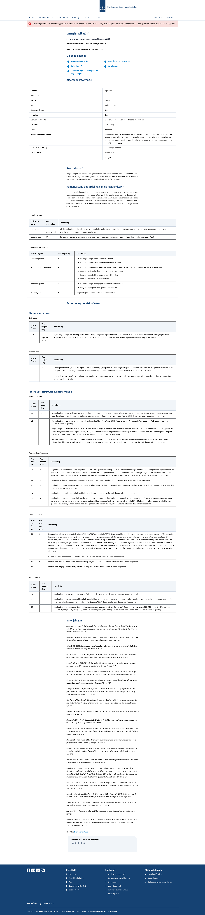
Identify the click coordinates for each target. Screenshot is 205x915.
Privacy (56, 911)
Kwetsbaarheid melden (97, 911)
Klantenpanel (113, 894)
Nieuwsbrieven (153, 878)
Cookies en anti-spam (43, 911)
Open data (112, 882)
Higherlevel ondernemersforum (160, 882)
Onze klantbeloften (76, 878)
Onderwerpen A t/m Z (116, 874)
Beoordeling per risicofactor (119, 61)
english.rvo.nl (74, 890)
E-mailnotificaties (154, 874)
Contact (98, 17)
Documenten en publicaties (119, 878)
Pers (70, 882)
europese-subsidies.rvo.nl (118, 890)
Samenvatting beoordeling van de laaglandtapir (84, 72)
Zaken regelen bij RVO (77, 886)
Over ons (87, 17)
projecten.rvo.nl (114, 886)
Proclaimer (81, 911)
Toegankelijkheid (68, 911)
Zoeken (169, 17)
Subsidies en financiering (68, 17)
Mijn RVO (158, 17)
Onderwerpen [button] (44, 17)
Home (31, 17)
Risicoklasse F (76, 66)
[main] (102, 442)
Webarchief (112, 911)
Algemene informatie (79, 61)
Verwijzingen (113, 66)
